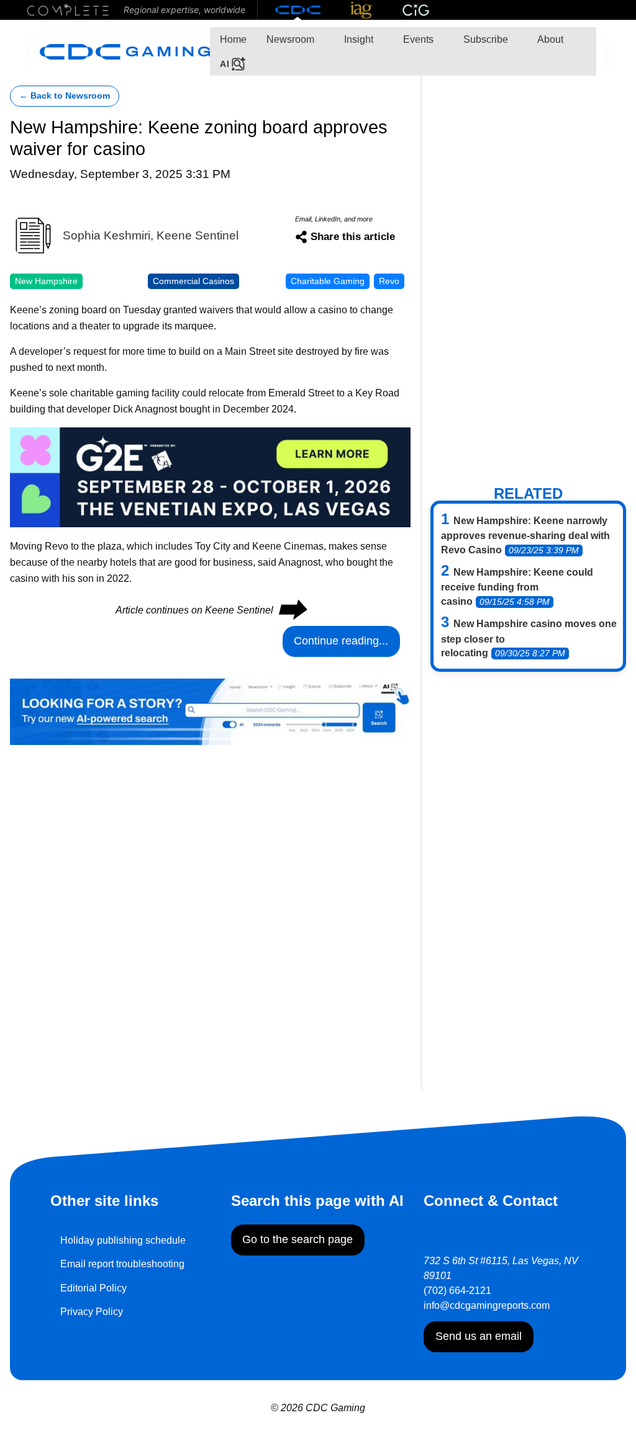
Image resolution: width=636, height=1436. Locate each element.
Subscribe (484, 39)
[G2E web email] (210, 476)
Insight (357, 39)
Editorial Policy (93, 1288)
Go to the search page (297, 1239)
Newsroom (290, 39)
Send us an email (478, 1336)
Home (233, 39)
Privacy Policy (91, 1311)
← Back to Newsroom (64, 95)
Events (417, 39)
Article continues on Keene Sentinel (211, 610)
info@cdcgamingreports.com (487, 1305)
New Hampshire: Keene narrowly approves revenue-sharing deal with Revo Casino (525, 535)
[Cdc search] (210, 711)
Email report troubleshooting (122, 1264)
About (549, 39)
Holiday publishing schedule (123, 1240)
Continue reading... (341, 641)
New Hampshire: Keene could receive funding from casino (517, 587)
